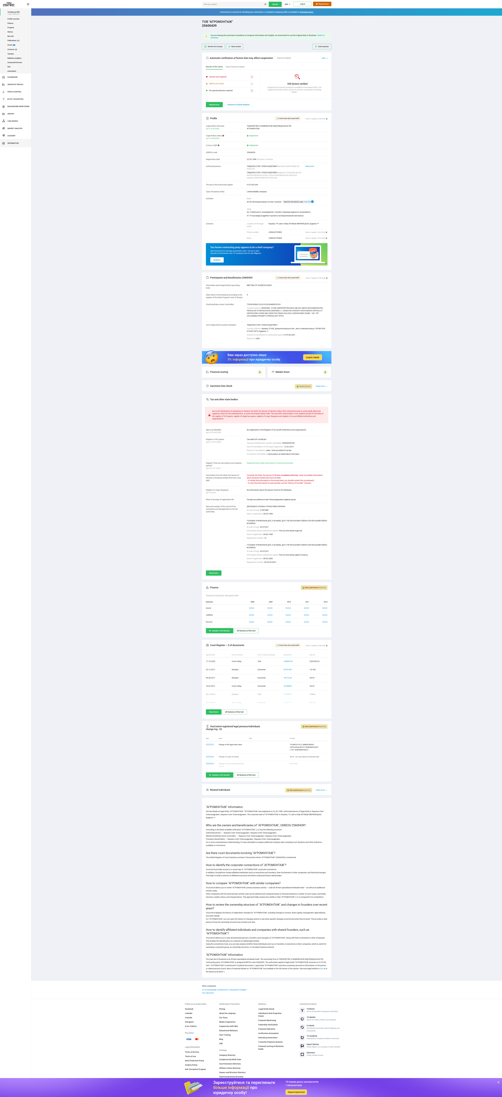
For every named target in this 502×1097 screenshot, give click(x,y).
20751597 (288, 670)
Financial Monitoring (267, 1020)
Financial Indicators (266, 1029)
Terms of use (190, 1056)
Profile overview (13, 19)
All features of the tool (246, 631)
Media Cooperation (227, 1022)
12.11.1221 (210, 745)
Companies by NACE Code (230, 1059)
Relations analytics (14, 58)
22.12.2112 (210, 764)
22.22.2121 (210, 757)
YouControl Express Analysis (270, 1042)
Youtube (188, 1018)
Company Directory (227, 1055)
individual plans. (307, 12)
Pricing (222, 1009)
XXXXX (251, 608)
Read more (309, 166)
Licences (11, 49)
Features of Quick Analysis (238, 105)
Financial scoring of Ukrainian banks (271, 1047)
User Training (225, 1035)
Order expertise (323, 46)
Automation (11, 71)
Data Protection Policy (194, 1061)
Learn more (312, 357)
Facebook (189, 1009)
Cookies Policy (191, 1065)
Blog (221, 1039)
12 (281, 311)
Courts (11, 45)
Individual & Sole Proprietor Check (270, 1014)
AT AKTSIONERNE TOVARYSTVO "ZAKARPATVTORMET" (224, 990)
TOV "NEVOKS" (208, 993)
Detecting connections (267, 1038)
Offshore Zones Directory (229, 1068)
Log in (302, 4)
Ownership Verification (268, 1025)
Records (10, 36)
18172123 (288, 678)
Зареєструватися (296, 1092)
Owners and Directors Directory (232, 1072)
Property (10, 28)
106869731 (288, 661)
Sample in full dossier (221, 631)
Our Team (223, 1018)
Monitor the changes (215, 46)
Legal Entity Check (266, 1009)
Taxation (10, 54)
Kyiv (321, 969)
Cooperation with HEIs (228, 1026)
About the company (227, 1013)
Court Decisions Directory (230, 1064)
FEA (8, 67)
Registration (323, 4)
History (10, 32)
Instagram (189, 1022)
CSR (221, 1043)
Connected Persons (14, 62)
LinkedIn (188, 1013)
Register (217, 260)
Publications (13, 40)
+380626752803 (275, 232)
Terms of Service (192, 1052)
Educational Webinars (228, 1031)
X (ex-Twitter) (191, 1026)
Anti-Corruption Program (195, 1069)
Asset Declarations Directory (231, 1077)
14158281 (288, 686)
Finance (10, 23)
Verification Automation (268, 1033)
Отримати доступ (304, 386)
